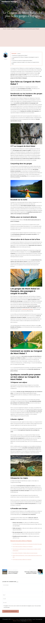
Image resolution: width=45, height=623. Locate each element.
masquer (18, 53)
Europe (24, 9)
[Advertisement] (22, 38)
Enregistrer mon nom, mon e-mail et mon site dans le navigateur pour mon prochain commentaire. (22, 606)
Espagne (20, 9)
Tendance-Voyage (9, 2)
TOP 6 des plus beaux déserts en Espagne (22, 559)
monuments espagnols (27, 309)
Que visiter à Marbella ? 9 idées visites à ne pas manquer (25, 553)
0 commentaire (28, 22)
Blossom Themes (16, 620)
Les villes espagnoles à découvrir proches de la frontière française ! (27, 544)
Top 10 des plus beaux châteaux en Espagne (22, 546)
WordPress (29, 620)
